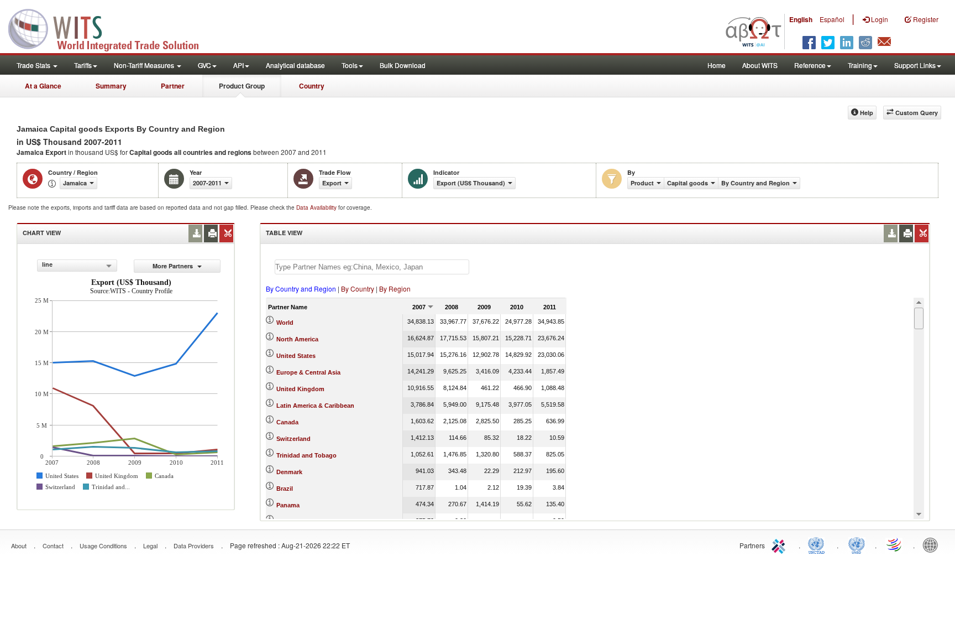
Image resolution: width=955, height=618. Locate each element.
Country (311, 86)
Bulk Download (403, 65)
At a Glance (43, 86)
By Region (395, 288)
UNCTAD (818, 544)
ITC (780, 544)
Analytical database (295, 65)
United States (296, 355)
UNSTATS (857, 544)
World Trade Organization (895, 544)
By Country (357, 288)
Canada (287, 422)
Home (716, 65)
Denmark (289, 472)
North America (297, 339)
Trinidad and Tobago (306, 455)
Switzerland (293, 438)
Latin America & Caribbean (315, 405)
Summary (111, 86)
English (800, 19)
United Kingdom (300, 389)
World (284, 322)
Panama (288, 505)
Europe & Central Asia (308, 372)
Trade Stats (34, 65)
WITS (110, 27)
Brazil (284, 488)
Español (832, 19)
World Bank (933, 544)
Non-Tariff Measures (145, 65)
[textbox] (372, 266)
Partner (173, 86)
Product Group (242, 86)
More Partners (174, 266)
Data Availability (317, 207)
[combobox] (77, 265)
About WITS (760, 65)
